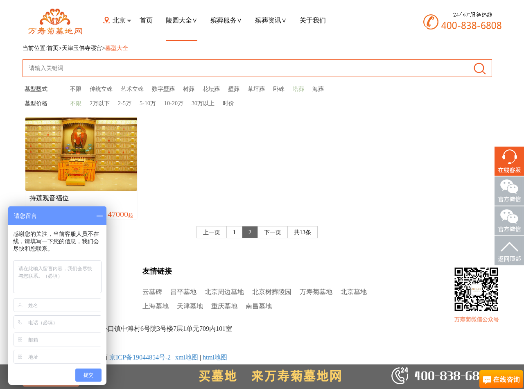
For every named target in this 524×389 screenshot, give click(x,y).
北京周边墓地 (224, 291)
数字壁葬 (163, 89)
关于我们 (313, 20)
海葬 (318, 89)
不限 (75, 89)
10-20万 (173, 103)
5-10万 (148, 103)
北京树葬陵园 (271, 291)
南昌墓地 (259, 306)
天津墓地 (190, 306)
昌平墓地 (183, 291)
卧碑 (279, 89)
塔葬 (298, 89)
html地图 (215, 357)
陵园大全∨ (181, 20)
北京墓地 (354, 291)
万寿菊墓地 (316, 291)
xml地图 (186, 357)
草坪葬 (256, 89)
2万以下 (100, 103)
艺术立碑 (132, 89)
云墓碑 (152, 291)
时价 (228, 103)
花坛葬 (211, 89)
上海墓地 (155, 306)
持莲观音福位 (49, 197)
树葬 (188, 89)
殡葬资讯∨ (271, 20)
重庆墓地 (224, 306)
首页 (146, 20)
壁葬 (233, 89)
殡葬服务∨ (226, 20)
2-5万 (124, 103)
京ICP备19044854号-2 (140, 357)
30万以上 (203, 103)
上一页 (211, 232)
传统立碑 (101, 89)
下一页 (272, 232)
